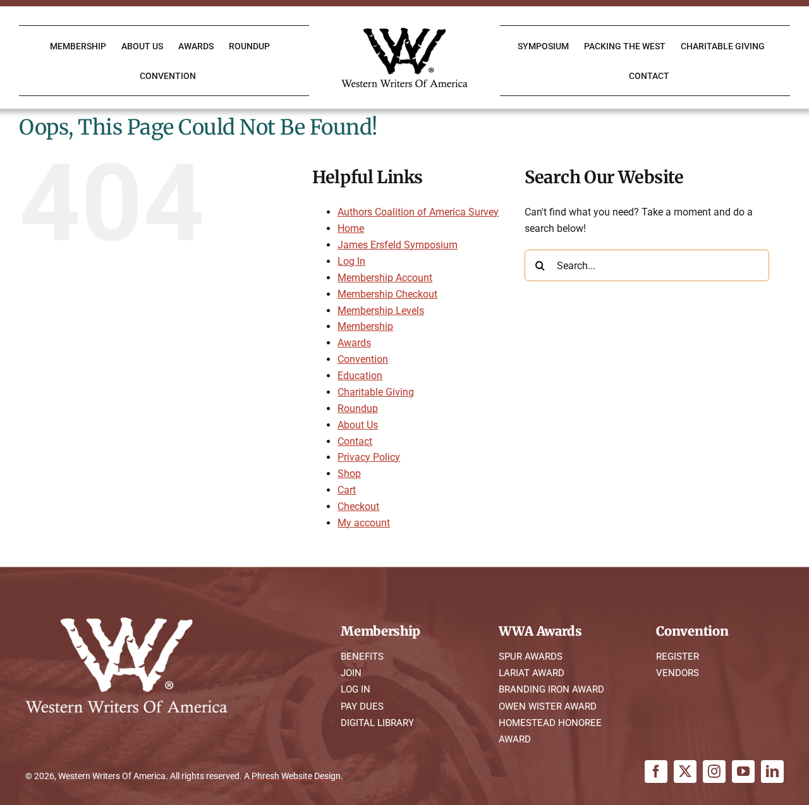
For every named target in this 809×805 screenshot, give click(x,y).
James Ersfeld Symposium (398, 245)
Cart (347, 490)
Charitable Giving (376, 392)
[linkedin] (772, 771)
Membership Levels (381, 311)
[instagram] (714, 771)
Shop (349, 474)
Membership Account (385, 278)
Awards (354, 343)
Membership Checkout (387, 294)
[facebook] (656, 771)
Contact (355, 441)
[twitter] (685, 771)
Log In (351, 261)
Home (351, 228)
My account (364, 523)
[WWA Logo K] (404, 33)
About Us (358, 425)
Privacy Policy (369, 457)
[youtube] (743, 771)
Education (360, 376)
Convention (363, 359)
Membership (365, 326)
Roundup (358, 408)
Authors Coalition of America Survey (418, 212)
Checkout (358, 506)
